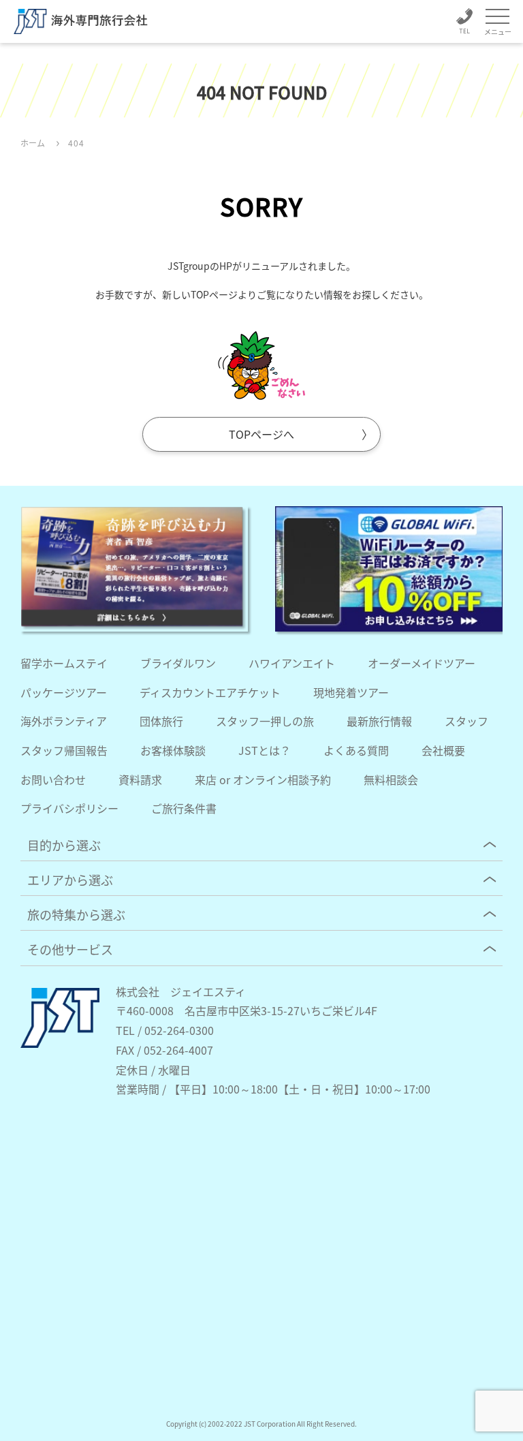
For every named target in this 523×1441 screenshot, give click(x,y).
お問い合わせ (53, 779)
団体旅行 (161, 721)
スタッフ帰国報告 (64, 750)
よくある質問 (356, 750)
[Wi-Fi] (389, 569)
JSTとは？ (264, 750)
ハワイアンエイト (292, 663)
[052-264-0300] (464, 23)
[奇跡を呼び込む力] (134, 569)
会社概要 (443, 750)
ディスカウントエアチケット (210, 692)
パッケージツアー (63, 692)
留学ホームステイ (64, 663)
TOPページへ (261, 434)
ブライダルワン (178, 663)
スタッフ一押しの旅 (265, 721)
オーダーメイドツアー (421, 663)
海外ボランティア (63, 721)
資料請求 (140, 779)
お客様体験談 (173, 750)
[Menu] (497, 17)
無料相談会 (391, 779)
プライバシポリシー (69, 808)
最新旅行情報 (379, 721)
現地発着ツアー (351, 692)
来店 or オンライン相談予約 (263, 779)
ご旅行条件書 (184, 808)
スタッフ (466, 721)
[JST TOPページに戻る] (59, 1044)
